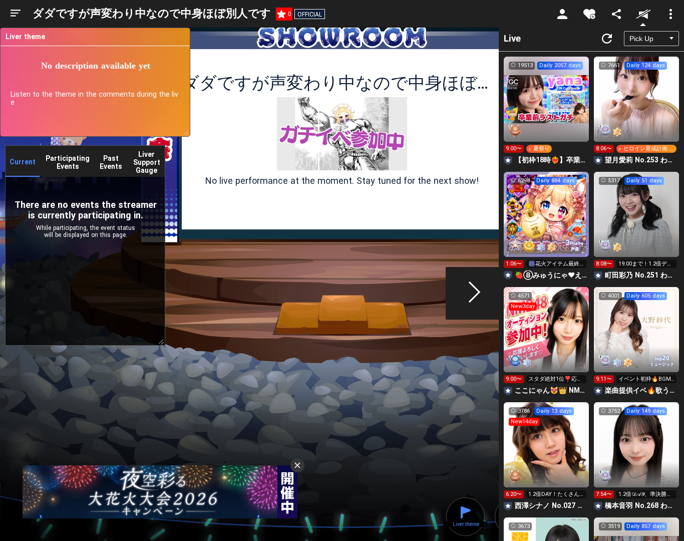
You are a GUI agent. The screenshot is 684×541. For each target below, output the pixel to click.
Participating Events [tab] (68, 162)
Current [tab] (23, 162)
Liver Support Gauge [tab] (146, 162)
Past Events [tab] (111, 162)
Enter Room (546, 108)
